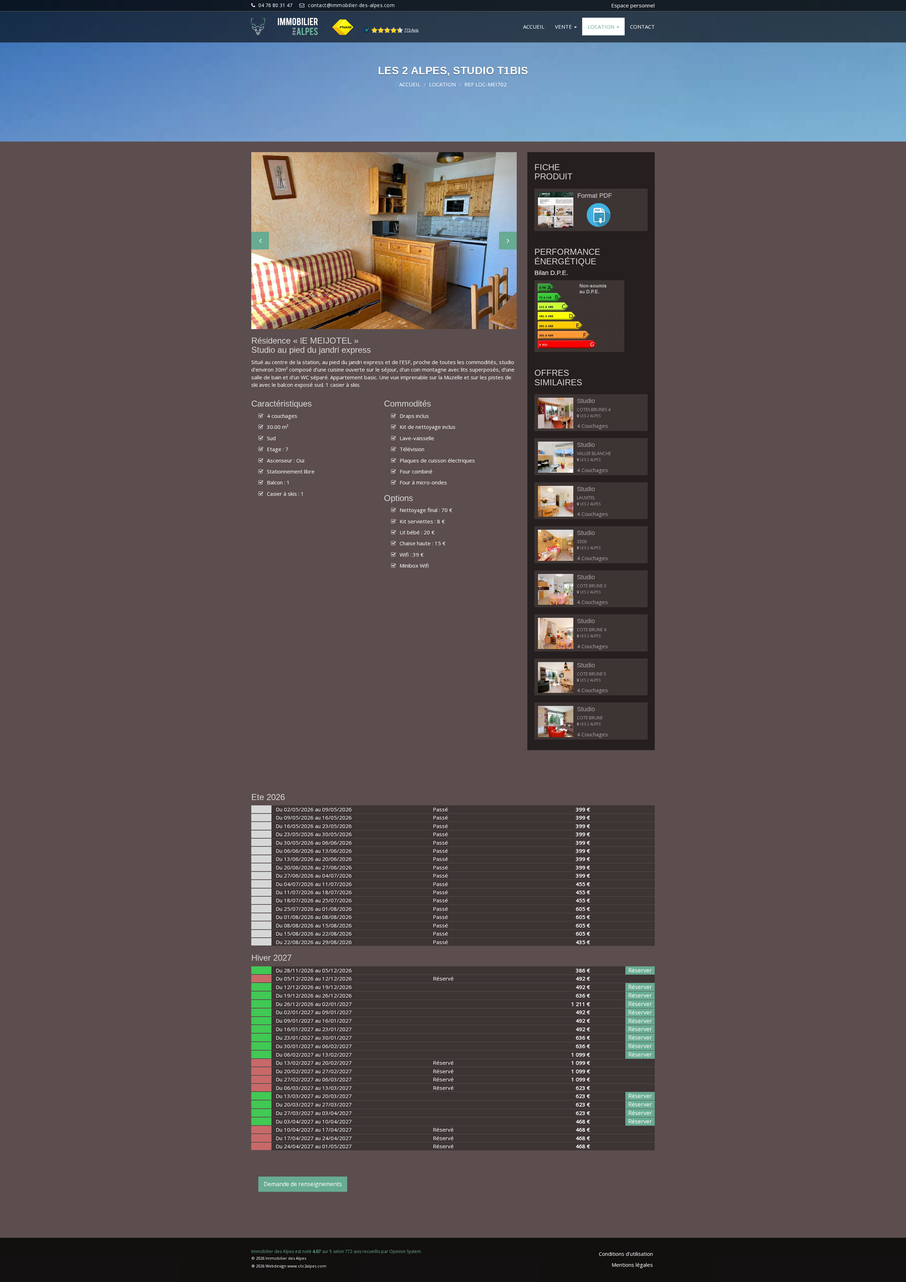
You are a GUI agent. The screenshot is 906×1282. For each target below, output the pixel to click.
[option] (384, 240)
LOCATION (601, 26)
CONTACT (642, 26)
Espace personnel (633, 5)
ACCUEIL (533, 26)
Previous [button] (260, 240)
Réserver (640, 970)
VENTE (564, 26)
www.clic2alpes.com (306, 1266)
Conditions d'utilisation (626, 1253)
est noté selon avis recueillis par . (336, 1251)
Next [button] (508, 240)
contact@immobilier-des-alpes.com (351, 5)
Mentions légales (632, 1264)
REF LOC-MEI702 (485, 84)
